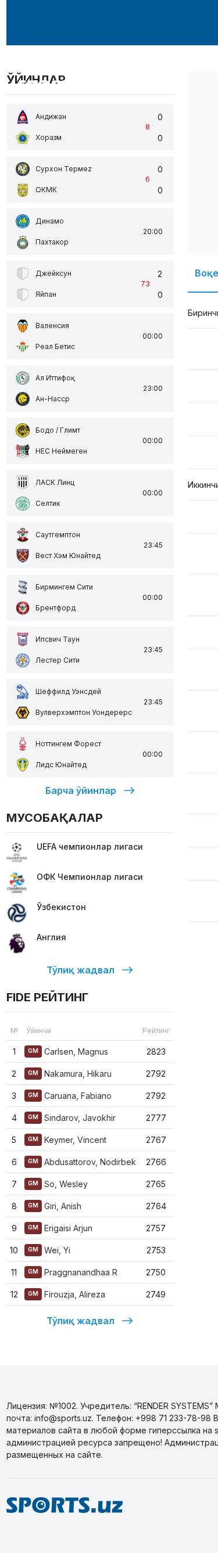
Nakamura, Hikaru (70, 1074)
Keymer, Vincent (67, 1140)
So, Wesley (58, 1184)
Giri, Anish (54, 1206)
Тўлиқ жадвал (81, 970)
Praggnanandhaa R (72, 1272)
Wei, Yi (49, 1250)
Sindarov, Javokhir (72, 1118)
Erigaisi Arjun (60, 1228)
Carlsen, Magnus (68, 1051)
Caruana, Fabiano (70, 1096)
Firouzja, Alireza (66, 1294)
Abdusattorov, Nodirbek (82, 1162)
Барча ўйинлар (80, 790)
